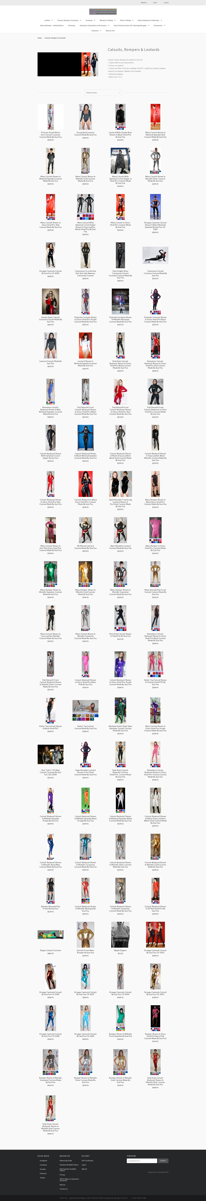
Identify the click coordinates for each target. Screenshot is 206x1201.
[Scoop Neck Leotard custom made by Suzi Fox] (85, 117)
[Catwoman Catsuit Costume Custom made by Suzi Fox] (155, 255)
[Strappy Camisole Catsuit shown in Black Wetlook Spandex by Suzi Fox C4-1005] (155, 207)
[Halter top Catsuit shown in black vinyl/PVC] (51, 710)
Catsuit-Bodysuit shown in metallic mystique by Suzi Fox (85, 908)
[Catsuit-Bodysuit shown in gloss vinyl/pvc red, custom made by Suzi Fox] (51, 484)
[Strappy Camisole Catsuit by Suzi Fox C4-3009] (51, 976)
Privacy (62, 1175)
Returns (62, 1185)
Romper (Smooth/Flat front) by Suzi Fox (50, 907)
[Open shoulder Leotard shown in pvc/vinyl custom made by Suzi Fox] (85, 754)
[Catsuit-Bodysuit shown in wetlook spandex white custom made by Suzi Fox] (120, 800)
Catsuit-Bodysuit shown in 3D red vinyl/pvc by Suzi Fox (155, 908)
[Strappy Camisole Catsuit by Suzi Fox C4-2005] (51, 255)
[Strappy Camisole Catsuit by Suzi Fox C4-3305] (155, 935)
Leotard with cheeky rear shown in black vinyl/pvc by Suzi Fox (120, 134)
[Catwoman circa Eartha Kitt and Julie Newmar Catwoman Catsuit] (85, 255)
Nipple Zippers (120, 950)
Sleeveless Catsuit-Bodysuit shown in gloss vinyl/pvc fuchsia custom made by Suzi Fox (155, 773)
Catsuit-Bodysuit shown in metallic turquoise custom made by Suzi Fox (85, 864)
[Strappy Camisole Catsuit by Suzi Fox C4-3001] (155, 976)
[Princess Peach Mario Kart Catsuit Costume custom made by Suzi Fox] (51, 117)
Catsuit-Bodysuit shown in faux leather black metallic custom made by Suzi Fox (155, 457)
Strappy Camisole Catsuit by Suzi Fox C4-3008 (50, 1035)
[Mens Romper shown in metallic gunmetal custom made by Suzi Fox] (120, 574)
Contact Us (64, 1189)
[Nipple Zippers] (120, 935)
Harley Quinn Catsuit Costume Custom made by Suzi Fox (50, 319)
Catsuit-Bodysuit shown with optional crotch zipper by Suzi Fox (50, 456)
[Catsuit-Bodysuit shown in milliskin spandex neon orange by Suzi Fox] (85, 800)
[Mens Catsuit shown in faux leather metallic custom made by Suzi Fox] (51, 618)
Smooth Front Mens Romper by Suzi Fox (85, 951)
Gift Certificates (87, 1161)
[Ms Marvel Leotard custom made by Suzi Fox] (85, 530)
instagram (43, 1161)
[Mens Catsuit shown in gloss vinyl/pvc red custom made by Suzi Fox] (51, 207)
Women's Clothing (106, 20)
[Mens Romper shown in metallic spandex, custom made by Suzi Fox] (51, 574)
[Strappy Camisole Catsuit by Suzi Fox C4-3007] (85, 976)
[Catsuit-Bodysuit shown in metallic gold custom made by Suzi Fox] (155, 847)
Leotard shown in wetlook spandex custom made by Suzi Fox (85, 363)
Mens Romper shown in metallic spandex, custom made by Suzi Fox (50, 592)
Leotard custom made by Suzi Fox (50, 362)
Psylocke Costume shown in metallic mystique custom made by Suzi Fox (120, 319)
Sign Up (84, 1169)
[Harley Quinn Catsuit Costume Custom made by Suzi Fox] (51, 301)
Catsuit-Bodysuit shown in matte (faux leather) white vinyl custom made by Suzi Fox (155, 819)
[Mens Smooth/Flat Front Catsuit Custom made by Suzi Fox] (155, 574)
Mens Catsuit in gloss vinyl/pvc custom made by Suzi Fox (120, 225)
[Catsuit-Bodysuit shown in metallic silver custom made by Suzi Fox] (120, 847)
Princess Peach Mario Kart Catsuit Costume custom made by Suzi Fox (50, 134)
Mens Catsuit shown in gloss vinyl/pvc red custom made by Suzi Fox (50, 225)
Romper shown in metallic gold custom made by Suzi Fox (120, 1080)
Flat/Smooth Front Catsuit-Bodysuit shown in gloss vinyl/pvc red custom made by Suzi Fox (120, 410)
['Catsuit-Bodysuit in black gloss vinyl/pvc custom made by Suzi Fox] (85, 484)
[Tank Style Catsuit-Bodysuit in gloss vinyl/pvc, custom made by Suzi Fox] (120, 754)
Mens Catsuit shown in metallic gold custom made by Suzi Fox (85, 178)
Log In (84, 1165)
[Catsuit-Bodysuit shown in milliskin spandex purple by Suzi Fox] (51, 800)
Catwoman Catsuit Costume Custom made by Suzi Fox (155, 273)
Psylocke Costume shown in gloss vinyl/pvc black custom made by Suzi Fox (155, 319)
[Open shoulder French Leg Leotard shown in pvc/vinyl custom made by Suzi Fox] (120, 484)
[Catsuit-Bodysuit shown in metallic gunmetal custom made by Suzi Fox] (120, 891)
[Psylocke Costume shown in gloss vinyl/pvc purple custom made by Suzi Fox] (85, 301)
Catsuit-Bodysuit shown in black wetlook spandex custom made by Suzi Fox (85, 456)
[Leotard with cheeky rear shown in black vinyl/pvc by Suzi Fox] (120, 117)
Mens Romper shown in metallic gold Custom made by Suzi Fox (85, 592)
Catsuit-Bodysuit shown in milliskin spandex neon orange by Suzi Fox (85, 818)
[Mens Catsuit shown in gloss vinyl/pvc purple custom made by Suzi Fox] (155, 710)
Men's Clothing (125, 20)
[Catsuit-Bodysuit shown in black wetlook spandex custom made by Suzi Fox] (85, 438)
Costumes (89, 20)
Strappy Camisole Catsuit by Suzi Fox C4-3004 (120, 993)
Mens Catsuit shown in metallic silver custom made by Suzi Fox (155, 178)
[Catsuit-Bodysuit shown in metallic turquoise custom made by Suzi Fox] (85, 847)
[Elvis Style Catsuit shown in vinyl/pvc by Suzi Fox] (120, 618)
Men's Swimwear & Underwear (148, 20)
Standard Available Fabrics (69, 1165)
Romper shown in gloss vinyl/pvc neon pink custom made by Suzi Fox (155, 1036)
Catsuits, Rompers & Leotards (67, 20)
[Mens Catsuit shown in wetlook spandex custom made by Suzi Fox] (51, 161)
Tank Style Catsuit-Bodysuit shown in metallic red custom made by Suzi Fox (50, 1127)
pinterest (43, 1173)
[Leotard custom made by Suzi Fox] (51, 345)
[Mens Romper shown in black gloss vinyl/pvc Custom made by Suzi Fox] (155, 484)
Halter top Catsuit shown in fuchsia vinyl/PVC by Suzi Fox (155, 682)
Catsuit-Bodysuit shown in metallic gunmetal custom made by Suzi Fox (120, 908)
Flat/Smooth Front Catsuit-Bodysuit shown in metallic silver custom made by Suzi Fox (51, 683)
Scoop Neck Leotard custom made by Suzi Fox (85, 133)
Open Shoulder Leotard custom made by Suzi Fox (120, 547)
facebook (43, 1165)
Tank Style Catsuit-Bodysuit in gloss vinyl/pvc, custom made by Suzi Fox (120, 773)
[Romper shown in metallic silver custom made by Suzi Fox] (85, 1062)
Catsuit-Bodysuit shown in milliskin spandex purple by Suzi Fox (50, 818)
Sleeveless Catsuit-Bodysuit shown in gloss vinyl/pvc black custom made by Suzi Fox (155, 637)
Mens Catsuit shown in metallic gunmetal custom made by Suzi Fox (85, 636)
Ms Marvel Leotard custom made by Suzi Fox (85, 547)
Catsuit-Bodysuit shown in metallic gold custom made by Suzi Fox (155, 864)
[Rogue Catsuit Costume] (51, 935)
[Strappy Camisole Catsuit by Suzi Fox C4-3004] (120, 976)
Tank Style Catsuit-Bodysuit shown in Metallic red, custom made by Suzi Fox (155, 1081)
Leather (47, 20)
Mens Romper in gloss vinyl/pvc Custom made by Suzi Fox (155, 548)
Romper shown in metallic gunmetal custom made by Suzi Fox (50, 1080)
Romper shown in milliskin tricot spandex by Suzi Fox (120, 1035)
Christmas (71, 25)
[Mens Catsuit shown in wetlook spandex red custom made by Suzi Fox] (155, 117)
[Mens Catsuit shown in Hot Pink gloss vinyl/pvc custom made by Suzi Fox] (51, 530)
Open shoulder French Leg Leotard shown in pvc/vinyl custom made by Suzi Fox (120, 503)
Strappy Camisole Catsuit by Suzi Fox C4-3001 (155, 993)
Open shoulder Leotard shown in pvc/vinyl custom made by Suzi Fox (85, 772)
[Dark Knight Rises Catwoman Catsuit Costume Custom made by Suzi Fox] (120, 255)
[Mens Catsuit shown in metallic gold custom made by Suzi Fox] (85, 161)
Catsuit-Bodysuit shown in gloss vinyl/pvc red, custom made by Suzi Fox (50, 502)
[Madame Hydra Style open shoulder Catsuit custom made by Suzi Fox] (120, 710)
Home (40, 38)
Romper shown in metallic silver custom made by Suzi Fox (85, 1080)
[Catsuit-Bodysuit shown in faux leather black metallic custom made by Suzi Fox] (155, 438)
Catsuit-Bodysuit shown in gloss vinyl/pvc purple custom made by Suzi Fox (120, 682)
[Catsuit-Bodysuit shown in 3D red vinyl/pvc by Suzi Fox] (155, 891)
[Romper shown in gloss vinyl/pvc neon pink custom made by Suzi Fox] (155, 1018)
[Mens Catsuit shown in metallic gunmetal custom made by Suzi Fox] (85, 618)
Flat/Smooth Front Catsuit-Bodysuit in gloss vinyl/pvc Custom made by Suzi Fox (155, 410)
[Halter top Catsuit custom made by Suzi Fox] (85, 710)
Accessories (158, 25)
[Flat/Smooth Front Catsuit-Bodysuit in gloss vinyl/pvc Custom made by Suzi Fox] (155, 392)
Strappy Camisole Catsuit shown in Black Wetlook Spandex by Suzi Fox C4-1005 (155, 226)
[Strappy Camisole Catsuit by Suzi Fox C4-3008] (51, 1018)
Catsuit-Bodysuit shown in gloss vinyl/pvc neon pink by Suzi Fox (85, 682)
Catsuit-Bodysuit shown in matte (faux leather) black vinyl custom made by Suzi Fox (120, 457)
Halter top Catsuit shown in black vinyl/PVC (50, 727)
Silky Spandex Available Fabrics (68, 1169)
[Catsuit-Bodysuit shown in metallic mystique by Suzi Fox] (85, 891)
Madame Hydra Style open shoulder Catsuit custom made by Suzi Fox (120, 728)
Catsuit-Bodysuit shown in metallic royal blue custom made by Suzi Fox (50, 864)
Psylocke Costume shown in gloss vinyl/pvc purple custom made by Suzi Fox (85, 319)
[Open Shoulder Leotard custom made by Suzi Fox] (120, 530)
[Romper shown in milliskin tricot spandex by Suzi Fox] (120, 1018)
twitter (42, 1178)
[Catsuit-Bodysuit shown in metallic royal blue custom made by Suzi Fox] (51, 847)
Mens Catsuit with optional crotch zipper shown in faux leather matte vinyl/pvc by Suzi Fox (85, 227)
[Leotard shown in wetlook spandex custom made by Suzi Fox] (85, 345)
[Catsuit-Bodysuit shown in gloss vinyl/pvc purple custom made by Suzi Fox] (120, 664)
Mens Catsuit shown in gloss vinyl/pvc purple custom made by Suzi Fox (155, 728)
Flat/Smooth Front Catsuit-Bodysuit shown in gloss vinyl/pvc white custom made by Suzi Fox (85, 410)
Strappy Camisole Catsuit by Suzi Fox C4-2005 (50, 272)
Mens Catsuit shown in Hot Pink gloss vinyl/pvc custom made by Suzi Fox (50, 548)
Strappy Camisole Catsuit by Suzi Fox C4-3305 (155, 951)
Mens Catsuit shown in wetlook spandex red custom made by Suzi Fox (155, 134)
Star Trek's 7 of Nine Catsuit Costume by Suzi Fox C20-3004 (50, 772)
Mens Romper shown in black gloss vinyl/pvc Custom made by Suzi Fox (155, 502)
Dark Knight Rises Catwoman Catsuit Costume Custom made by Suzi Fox (120, 274)
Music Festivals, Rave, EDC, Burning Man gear (130, 25)
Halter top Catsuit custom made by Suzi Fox (85, 727)
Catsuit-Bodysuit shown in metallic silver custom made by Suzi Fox (120, 864)
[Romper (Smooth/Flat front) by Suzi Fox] (51, 891)
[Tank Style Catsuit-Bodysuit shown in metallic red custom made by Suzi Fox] (51, 1108)
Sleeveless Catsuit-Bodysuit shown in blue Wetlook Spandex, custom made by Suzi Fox (50, 410)
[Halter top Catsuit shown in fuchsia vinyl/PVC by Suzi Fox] (155, 664)
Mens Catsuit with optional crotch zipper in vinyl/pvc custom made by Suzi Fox (120, 179)
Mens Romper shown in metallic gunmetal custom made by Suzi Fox (120, 592)
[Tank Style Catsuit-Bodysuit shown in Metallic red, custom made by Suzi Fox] (155, 1062)
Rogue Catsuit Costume (50, 950)
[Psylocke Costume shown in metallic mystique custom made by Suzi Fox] (120, 301)
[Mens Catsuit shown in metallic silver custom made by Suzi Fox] (155, 161)
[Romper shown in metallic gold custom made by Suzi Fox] (120, 1062)
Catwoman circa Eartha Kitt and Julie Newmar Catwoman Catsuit (85, 273)
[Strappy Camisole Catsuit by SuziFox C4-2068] (85, 1018)
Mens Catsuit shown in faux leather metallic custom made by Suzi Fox (50, 636)
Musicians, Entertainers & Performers (93, 25)
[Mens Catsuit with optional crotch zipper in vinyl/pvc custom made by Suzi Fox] (120, 161)
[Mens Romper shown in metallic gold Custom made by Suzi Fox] (85, 574)
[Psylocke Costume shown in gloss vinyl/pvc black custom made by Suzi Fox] (155, 301)
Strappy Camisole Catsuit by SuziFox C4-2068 (85, 1035)
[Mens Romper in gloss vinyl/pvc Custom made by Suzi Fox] (155, 530)
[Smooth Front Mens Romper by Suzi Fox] (85, 935)
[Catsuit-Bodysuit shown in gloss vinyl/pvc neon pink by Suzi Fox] (85, 664)
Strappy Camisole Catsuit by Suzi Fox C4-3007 (85, 993)
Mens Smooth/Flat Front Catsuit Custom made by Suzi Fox (155, 592)
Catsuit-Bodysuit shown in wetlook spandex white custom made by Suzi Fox (120, 818)
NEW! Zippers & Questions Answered (69, 1179)
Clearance (94, 31)
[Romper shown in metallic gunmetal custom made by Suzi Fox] (51, 1062)
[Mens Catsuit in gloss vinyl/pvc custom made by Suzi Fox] (120, 207)
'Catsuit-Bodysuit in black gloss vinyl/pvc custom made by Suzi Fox (85, 502)
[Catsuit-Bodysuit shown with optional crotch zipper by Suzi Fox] (51, 438)
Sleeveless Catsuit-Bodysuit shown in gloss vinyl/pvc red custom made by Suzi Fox (155, 364)
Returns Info (110, 31)
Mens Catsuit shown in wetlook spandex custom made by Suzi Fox (50, 178)
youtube (42, 1169)
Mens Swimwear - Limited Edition (52, 25)
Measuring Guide (66, 1161)
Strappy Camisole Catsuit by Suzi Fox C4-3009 (50, 993)
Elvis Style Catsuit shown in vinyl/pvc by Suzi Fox (120, 635)
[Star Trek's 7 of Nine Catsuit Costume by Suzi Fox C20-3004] (51, 754)
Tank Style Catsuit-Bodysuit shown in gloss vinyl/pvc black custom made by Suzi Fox (120, 364)
